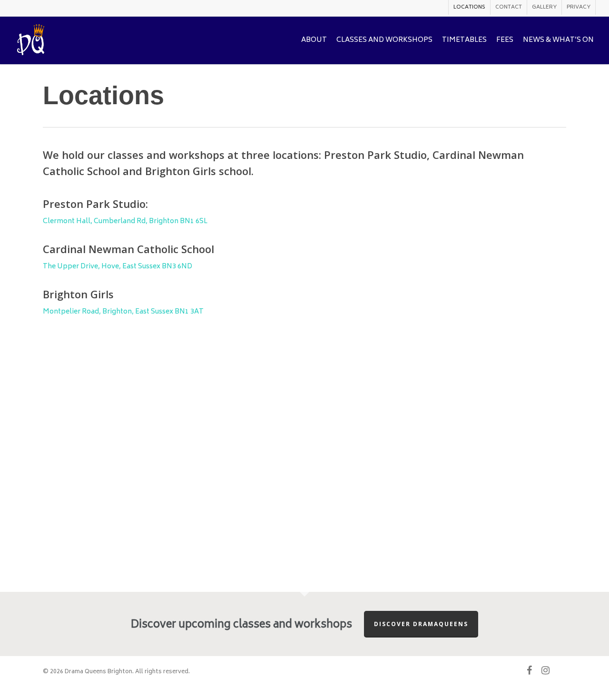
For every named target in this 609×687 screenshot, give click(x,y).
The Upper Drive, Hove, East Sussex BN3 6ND (117, 267)
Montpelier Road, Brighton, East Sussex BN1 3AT (123, 312)
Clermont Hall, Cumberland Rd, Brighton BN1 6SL (125, 221)
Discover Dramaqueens (421, 624)
